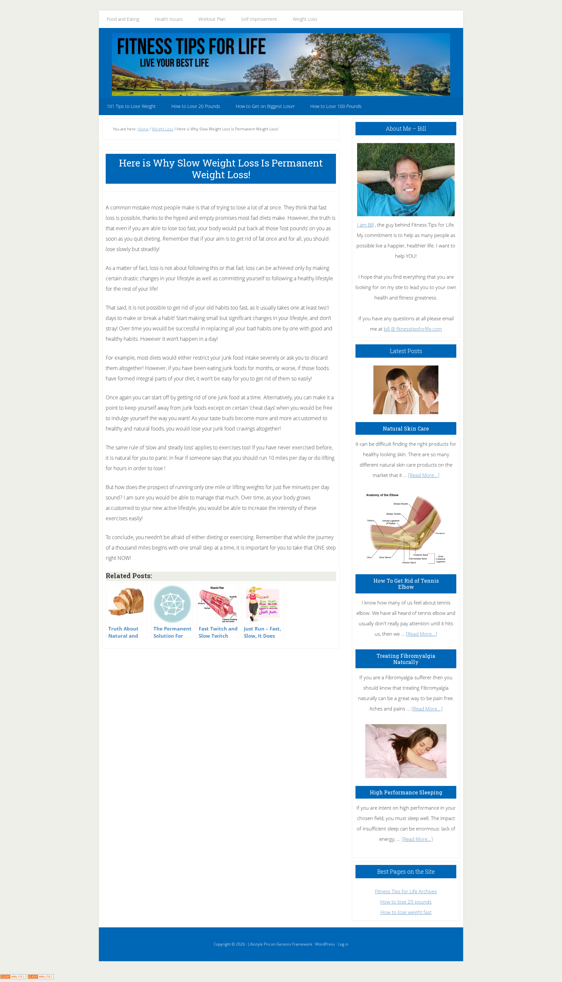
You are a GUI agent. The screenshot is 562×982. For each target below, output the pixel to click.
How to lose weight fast (406, 912)
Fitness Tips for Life (281, 64)
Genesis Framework (294, 944)
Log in (343, 944)
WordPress (325, 944)
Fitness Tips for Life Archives (406, 891)
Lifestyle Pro (259, 944)
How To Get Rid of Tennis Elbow (406, 583)
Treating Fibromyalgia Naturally (406, 658)
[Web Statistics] (41, 977)
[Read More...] (423, 475)
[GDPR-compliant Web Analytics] (13, 977)
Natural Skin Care (406, 428)
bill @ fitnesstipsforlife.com (413, 328)
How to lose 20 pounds (406, 901)
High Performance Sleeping (406, 792)
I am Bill (365, 224)
